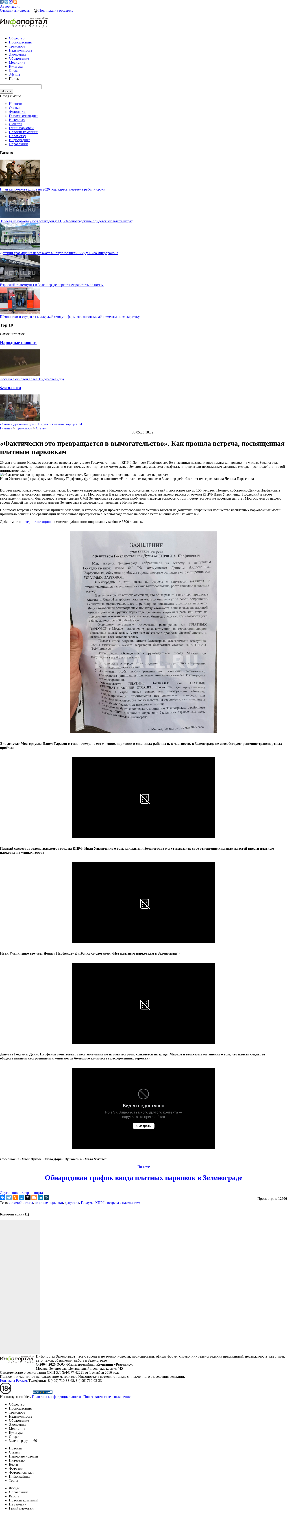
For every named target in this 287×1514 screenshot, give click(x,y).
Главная (6, 428)
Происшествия (20, 42)
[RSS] (15, 2)
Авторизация (10, 6)
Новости (15, 104)
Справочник (18, 144)
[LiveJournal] (46, 1197)
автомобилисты (21, 1202)
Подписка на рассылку (55, 10)
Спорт (14, 70)
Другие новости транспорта (21, 1193)
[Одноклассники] (15, 1197)
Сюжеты (15, 124)
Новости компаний (23, 132)
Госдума (87, 1202)
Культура (16, 66)
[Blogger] (34, 1197)
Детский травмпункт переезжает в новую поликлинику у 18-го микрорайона (59, 253)
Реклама (22, 1380)
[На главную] (24, 23)
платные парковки (49, 1202)
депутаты (72, 1202)
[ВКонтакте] (2, 2)
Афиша (14, 74)
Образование (19, 58)
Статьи (14, 108)
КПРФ (100, 1202)
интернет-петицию (36, 522)
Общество (16, 38)
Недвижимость (20, 50)
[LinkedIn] (40, 1197)
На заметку (17, 136)
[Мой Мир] (21, 1197)
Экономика (17, 54)
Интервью (17, 120)
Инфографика (19, 140)
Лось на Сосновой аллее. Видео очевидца (32, 379)
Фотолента (17, 112)
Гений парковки (21, 128)
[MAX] (11, 2)
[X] (27, 1197)
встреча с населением (123, 1202)
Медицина (17, 62)
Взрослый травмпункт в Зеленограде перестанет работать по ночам (52, 285)
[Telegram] (6, 2)
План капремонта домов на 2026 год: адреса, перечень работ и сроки (52, 189)
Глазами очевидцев (23, 116)
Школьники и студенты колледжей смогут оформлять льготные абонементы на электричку (70, 316)
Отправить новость (15, 10)
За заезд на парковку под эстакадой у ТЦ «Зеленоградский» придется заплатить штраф (66, 221)
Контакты (7, 1380)
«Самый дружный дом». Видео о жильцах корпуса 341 (42, 424)
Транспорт (17, 46)
